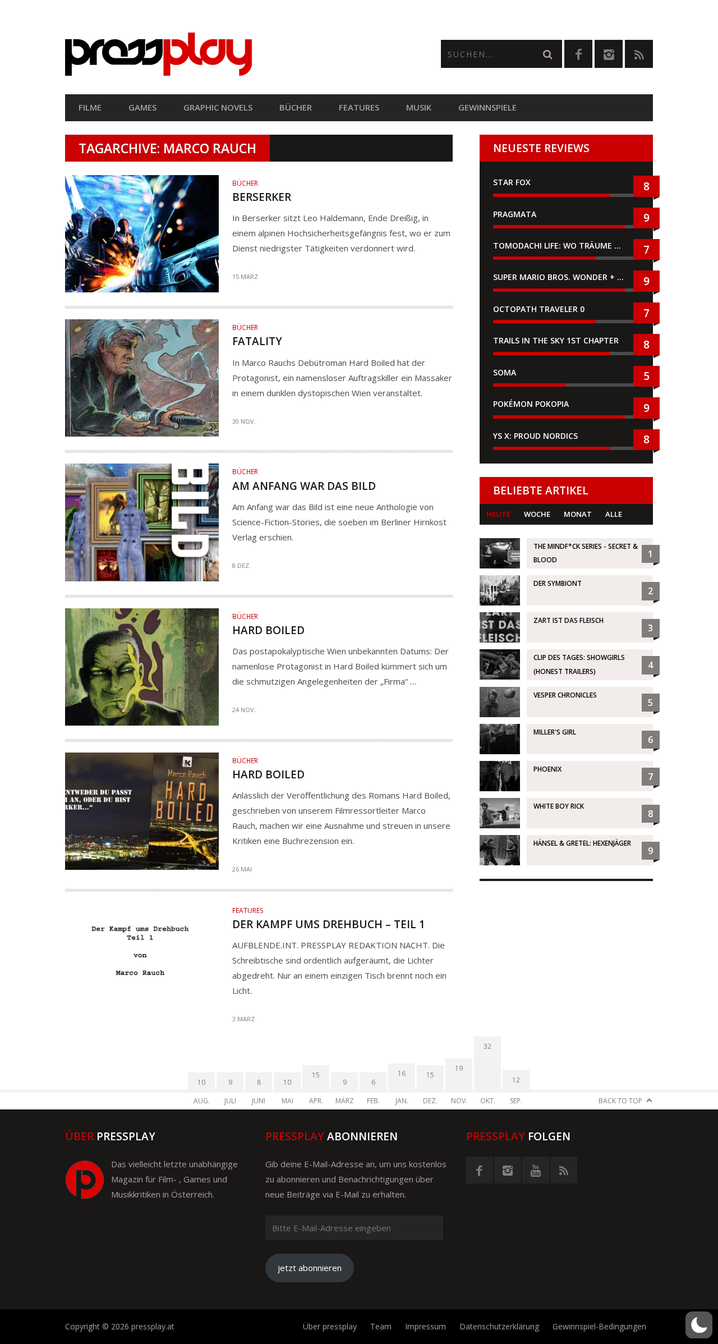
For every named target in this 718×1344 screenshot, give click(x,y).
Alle (613, 514)
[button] (698, 1324)
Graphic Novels (217, 107)
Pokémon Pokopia (531, 403)
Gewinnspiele (487, 107)
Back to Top (620, 1101)
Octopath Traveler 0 (538, 309)
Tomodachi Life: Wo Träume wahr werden (566, 245)
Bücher (295, 107)
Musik (418, 107)
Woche (537, 514)
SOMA (504, 372)
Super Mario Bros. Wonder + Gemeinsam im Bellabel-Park (566, 277)
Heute (498, 514)
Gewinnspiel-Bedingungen (599, 1326)
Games (142, 107)
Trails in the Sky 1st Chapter (557, 340)
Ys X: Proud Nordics (535, 435)
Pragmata (514, 214)
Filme (90, 107)
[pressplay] (212, 54)
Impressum (425, 1326)
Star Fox (512, 182)
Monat (578, 514)
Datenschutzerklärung (499, 1326)
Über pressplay (330, 1326)
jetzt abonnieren (310, 1267)
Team (381, 1326)
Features (359, 107)
